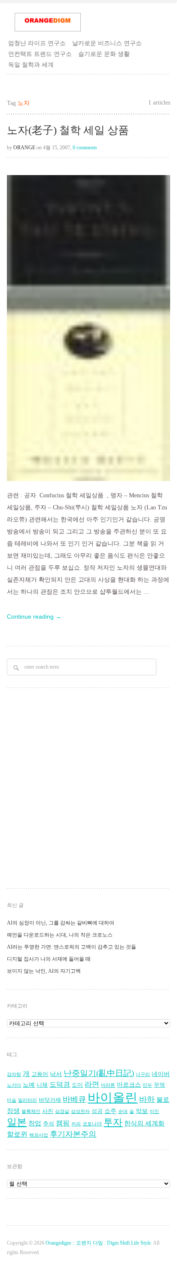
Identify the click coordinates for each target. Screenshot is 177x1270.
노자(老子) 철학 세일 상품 (68, 130)
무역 (159, 1085)
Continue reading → (34, 616)
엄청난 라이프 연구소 (37, 43)
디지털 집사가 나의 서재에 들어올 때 (49, 959)
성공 (97, 1111)
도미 (77, 1085)
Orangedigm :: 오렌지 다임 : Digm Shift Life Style (98, 1243)
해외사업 (38, 1135)
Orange (24, 148)
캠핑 (63, 1123)
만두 (147, 1085)
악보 (142, 1111)
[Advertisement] (88, 789)
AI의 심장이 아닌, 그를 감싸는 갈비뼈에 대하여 (60, 923)
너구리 (143, 1074)
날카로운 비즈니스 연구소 (107, 43)
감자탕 (14, 1074)
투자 (113, 1122)
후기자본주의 (73, 1134)
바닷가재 (50, 1100)
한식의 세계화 (144, 1123)
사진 (47, 1111)
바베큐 (74, 1099)
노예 (29, 1085)
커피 (76, 1124)
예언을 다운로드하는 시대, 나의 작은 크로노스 (60, 935)
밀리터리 (27, 1100)
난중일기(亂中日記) (99, 1073)
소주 (110, 1111)
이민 (154, 1111)
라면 (92, 1084)
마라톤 (108, 1085)
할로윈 (17, 1134)
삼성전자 (80, 1111)
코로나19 (92, 1124)
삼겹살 (62, 1111)
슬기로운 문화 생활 (104, 53)
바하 (147, 1099)
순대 (123, 1111)
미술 (11, 1100)
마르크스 (129, 1085)
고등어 (39, 1074)
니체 (42, 1085)
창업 (34, 1123)
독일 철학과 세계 (31, 64)
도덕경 (59, 1084)
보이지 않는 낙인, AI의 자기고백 (44, 971)
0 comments (85, 148)
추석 (48, 1124)
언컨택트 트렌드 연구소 (40, 53)
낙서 (56, 1074)
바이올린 (112, 1097)
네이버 (161, 1074)
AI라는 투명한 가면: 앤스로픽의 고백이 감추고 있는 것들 (71, 947)
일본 (17, 1122)
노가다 (14, 1085)
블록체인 (30, 1111)
